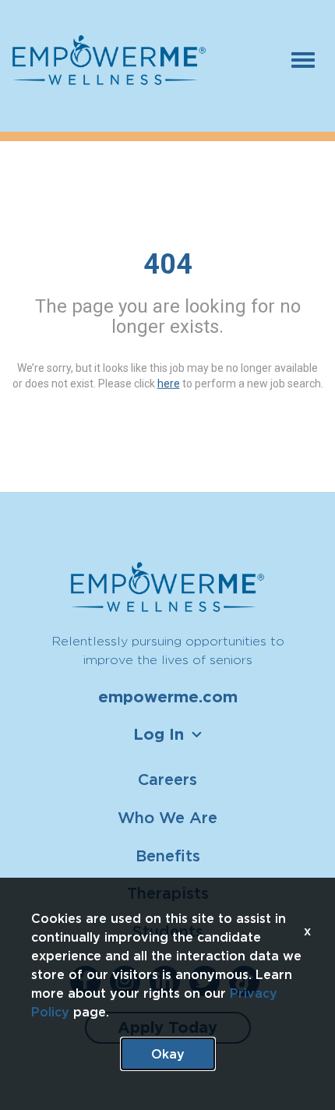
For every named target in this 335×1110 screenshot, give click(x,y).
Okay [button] (168, 1054)
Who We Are (167, 817)
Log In (158, 734)
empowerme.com (168, 697)
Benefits (168, 855)
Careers (167, 779)
